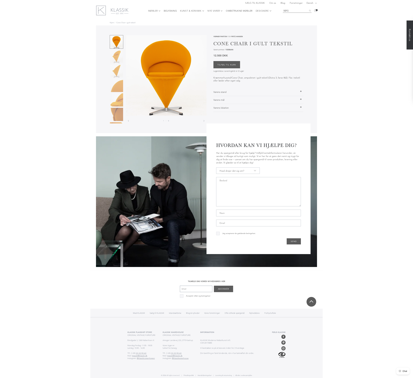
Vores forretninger (212, 313)
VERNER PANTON (220, 36)
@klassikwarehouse (180, 358)
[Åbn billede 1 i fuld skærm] (166, 75)
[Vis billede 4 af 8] (116, 85)
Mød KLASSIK (139, 313)
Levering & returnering (223, 375)
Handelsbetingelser (204, 375)
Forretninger (296, 2)
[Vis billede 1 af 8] (116, 42)
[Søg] (310, 10)
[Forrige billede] (128, 120)
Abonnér (223, 289)
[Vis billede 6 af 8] (116, 114)
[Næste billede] (203, 120)
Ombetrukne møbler (239, 10)
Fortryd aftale (270, 313)
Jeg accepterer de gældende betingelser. (239, 233)
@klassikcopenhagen (146, 358)
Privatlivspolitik (188, 375)
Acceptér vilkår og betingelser (198, 296)
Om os (273, 2)
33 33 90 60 (141, 353)
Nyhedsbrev (254, 313)
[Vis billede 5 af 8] (116, 100)
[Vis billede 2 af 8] (116, 56)
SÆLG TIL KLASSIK (255, 2)
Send (294, 241)
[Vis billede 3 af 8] (116, 71)
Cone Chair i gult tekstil (126, 22)
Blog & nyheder (193, 313)
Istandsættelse (175, 313)
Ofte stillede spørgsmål (235, 313)
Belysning (170, 10)
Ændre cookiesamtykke (243, 375)
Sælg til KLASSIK (157, 313)
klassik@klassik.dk (139, 355)
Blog (283, 2)
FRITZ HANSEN (237, 36)
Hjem (112, 22)
